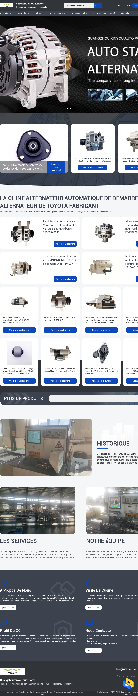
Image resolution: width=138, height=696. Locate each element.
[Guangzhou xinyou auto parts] (6, 8)
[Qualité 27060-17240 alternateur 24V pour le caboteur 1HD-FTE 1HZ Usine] (60, 302)
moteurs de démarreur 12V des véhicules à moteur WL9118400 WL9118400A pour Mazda (16, 320)
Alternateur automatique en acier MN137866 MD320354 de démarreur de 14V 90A (59, 260)
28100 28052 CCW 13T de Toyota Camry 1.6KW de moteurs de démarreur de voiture (101, 371)
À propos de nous (56, 13)
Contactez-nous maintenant (56, 167)
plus (4, 607)
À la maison (6, 13)
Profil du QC (10, 630)
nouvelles (125, 13)
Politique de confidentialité (16, 692)
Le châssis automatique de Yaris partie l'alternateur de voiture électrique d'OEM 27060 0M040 (59, 227)
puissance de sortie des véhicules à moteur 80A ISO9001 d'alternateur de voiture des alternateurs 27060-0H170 (93, 159)
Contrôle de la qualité (104, 13)
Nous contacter (98, 630)
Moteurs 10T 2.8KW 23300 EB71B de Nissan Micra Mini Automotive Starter (60, 370)
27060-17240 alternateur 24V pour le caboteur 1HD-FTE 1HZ (59, 319)
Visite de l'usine (79, 13)
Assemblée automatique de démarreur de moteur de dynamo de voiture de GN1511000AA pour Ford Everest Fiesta (101, 320)
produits (22, 13)
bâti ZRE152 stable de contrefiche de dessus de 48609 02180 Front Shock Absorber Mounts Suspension (23, 167)
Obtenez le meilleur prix (65, 244)
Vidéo (38, 13)
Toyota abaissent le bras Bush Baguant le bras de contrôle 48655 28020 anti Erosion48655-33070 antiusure (19, 371)
